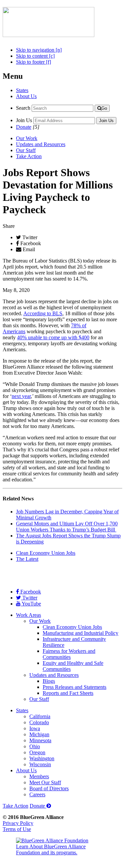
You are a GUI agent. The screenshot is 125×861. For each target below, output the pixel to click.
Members (39, 776)
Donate (23, 127)
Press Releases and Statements (74, 687)
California (39, 716)
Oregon (37, 752)
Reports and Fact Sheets (68, 693)
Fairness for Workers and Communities (69, 654)
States (22, 90)
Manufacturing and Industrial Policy (80, 633)
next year (21, 396)
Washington (41, 758)
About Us (26, 96)
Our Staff (26, 150)
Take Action (29, 156)
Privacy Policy (18, 823)
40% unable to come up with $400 (53, 337)
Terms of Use (17, 829)
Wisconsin (40, 764)
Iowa (34, 728)
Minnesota (40, 740)
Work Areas (28, 615)
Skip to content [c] (35, 56)
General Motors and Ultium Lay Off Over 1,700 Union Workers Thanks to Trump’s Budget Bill (67, 526)
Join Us (24, 120)
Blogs (49, 681)
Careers (37, 794)
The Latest (27, 559)
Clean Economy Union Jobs (45, 553)
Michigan (39, 734)
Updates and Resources (40, 144)
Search (23, 108)
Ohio (34, 746)
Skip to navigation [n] (39, 50)
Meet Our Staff (45, 782)
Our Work (26, 138)
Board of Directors (49, 788)
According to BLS (42, 313)
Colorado (39, 722)
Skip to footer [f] (33, 62)
